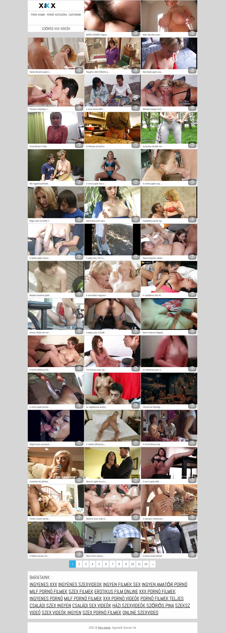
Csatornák (75, 15)
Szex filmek (81, 591)
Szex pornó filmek (101, 612)
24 (145, 564)
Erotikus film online (116, 591)
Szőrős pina (160, 605)
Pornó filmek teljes (162, 598)
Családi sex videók (91, 605)
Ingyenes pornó (46, 598)
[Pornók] (56, 5)
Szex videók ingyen (61, 612)
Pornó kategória (57, 15)
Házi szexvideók (129, 605)
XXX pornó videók (121, 598)
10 (132, 564)
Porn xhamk (38, 15)
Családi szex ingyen (50, 605)
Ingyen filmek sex (122, 584)
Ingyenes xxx (43, 584)
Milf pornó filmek (49, 591)
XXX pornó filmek (157, 591)
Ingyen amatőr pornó (164, 584)
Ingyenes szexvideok (80, 584)
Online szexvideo (140, 612)
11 (139, 564)
